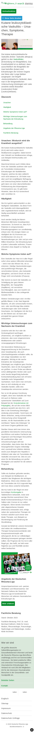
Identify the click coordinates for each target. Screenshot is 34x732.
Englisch (5, 699)
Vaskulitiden (18, 59)
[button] (13, 692)
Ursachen (7, 102)
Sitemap (4, 703)
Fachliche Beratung (10, 133)
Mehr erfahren (8, 604)
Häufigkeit (7, 107)
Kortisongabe (16, 492)
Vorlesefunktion (8, 11)
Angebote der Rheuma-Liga (14, 128)
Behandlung (7, 124)
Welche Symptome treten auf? (15, 112)
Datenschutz (6, 713)
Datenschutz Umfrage (10, 718)
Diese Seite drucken (12, 18)
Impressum (6, 708)
